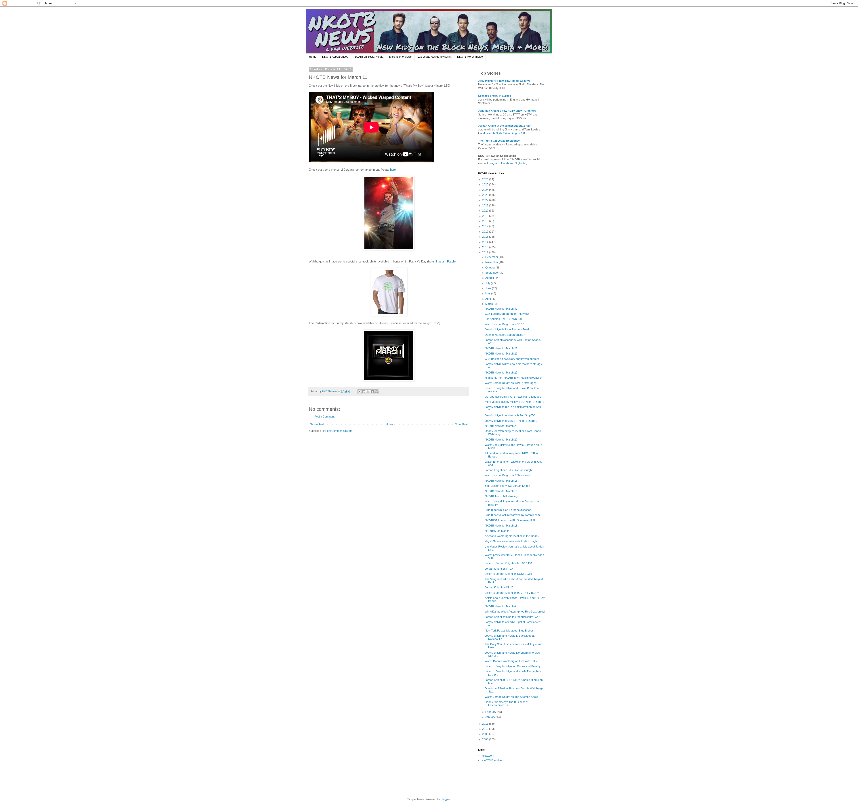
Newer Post (317, 424)
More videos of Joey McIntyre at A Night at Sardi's (514, 401)
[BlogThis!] (364, 391)
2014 (485, 242)
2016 (485, 231)
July (488, 283)
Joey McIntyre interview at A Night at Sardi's (511, 420)
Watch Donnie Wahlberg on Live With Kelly (511, 661)
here (393, 169)
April (488, 298)
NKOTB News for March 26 (501, 353)
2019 (485, 216)
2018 (485, 221)
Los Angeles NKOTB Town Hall (503, 319)
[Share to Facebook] (372, 391)
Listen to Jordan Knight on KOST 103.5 (508, 573)
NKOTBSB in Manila (497, 531)
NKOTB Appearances (335, 56)
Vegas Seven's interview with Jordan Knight (511, 541)
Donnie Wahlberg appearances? (505, 334)
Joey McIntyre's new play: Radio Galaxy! (504, 80)
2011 (485, 723)
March (489, 304)
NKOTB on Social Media (368, 56)
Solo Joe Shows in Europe (494, 95)
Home (312, 56)
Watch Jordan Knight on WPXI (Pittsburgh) (510, 383)
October (490, 267)
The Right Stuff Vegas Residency (499, 140)
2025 (485, 184)
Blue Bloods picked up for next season (508, 510)
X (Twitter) (521, 163)
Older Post (461, 424)
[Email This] (359, 391)
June (488, 288)
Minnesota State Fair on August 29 (503, 133)
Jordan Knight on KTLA (499, 568)
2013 (485, 247)
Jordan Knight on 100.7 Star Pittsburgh (508, 470)
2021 (485, 205)
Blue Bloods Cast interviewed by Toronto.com (512, 515)
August (489, 277)
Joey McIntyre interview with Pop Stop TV (510, 415)
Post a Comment (324, 416)
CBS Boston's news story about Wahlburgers (512, 359)
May (488, 293)
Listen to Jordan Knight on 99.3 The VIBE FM (512, 592)
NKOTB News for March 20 (501, 439)
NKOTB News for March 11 (501, 525)
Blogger (445, 799)
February (491, 711)
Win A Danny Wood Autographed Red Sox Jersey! (515, 611)
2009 (485, 734)
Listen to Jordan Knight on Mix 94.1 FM (508, 563)
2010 (485, 728)
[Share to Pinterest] (376, 391)
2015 (485, 236)
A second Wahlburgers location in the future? (512, 536)
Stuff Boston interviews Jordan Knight (507, 485)
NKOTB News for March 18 (501, 480)
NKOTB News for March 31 (501, 308)
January (490, 717)
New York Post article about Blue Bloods (509, 630)
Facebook (507, 163)
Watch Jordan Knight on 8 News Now (507, 475)
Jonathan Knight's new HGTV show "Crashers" (508, 110)
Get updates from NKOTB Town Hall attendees (513, 396)
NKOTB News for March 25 (501, 372)
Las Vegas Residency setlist (434, 56)
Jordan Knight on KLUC (499, 587)
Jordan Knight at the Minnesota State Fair (504, 125)
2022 (485, 200)
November (492, 262)
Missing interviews (400, 56)
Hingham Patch (445, 261)
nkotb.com (488, 755)
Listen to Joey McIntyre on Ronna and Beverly (512, 666)
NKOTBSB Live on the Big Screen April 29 (510, 520)
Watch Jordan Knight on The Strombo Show (511, 697)
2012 (485, 252)
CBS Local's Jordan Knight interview (507, 313)
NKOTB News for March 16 (501, 491)
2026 (485, 179)
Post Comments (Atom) (339, 430)
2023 (485, 195)
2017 (485, 226)
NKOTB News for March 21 (501, 426)
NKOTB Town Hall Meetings (502, 496)
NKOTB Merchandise (470, 56)
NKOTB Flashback (493, 760)
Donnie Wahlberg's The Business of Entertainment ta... (506, 704)
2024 (485, 189)
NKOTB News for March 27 (501, 348)
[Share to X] (368, 391)
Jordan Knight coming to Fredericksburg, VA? (512, 617)
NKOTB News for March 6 (500, 606)
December (492, 257)
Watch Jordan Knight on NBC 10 (504, 324)
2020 (485, 210)
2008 (485, 739)
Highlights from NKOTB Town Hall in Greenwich (514, 377)
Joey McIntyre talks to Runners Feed (507, 329)
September (492, 272)
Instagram (493, 163)
